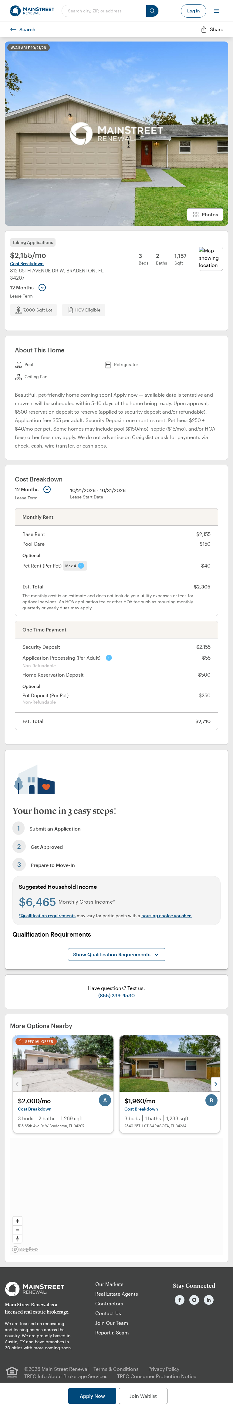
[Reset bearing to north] (17, 1238)
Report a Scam (112, 1332)
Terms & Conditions (116, 1369)
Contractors (109, 1303)
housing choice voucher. (166, 915)
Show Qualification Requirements (111, 954)
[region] (116, 1196)
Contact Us (108, 1313)
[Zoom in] (17, 1221)
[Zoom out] (17, 1229)
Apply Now (92, 1396)
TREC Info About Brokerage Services (65, 1376)
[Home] (32, 10)
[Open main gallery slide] (116, 134)
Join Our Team (111, 1323)
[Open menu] (216, 11)
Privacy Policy (163, 1369)
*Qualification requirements (47, 915)
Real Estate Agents (116, 1294)
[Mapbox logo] (25, 1249)
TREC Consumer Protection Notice (156, 1376)
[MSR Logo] (39, 1289)
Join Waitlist (143, 1396)
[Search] (152, 11)
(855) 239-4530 (116, 995)
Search (27, 29)
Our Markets (109, 1284)
